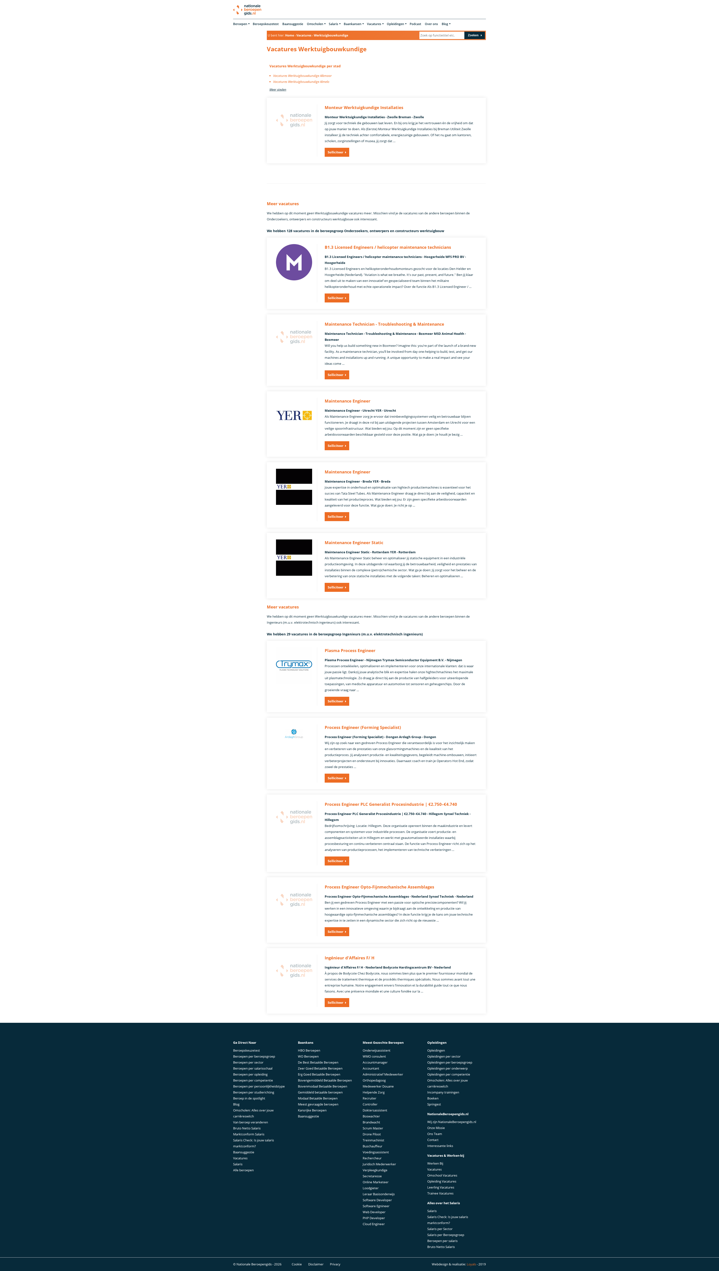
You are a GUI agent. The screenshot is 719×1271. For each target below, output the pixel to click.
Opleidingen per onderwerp (447, 1068)
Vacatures (374, 24)
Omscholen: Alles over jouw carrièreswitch (253, 1113)
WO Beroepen (308, 1056)
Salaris (333, 24)
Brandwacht (371, 1122)
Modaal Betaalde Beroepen (318, 1098)
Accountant (371, 1068)
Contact (433, 1140)
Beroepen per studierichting (253, 1092)
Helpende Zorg (374, 1092)
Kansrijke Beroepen (312, 1110)
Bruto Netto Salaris (247, 1128)
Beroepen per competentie (253, 1080)
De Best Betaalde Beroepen (318, 1062)
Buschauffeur (372, 1146)
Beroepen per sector (248, 1062)
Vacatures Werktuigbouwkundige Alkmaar (302, 76)
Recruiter (369, 1098)
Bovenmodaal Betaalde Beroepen (322, 1086)
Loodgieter (371, 1188)
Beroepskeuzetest (266, 24)
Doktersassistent (375, 1110)
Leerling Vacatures (440, 1187)
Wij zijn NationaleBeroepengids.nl (451, 1122)
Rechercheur (372, 1158)
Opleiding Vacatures (441, 1181)
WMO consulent (374, 1056)
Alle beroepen (243, 1170)
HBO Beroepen (309, 1050)
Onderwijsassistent (376, 1050)
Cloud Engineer (374, 1224)
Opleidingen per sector (444, 1056)
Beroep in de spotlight (249, 1098)
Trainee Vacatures (440, 1193)
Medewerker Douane (378, 1086)
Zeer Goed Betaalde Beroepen (320, 1068)
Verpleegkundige (375, 1170)
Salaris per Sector (440, 1229)
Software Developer (377, 1200)
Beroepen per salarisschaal (252, 1068)
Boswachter (371, 1116)
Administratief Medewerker (383, 1074)
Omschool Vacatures (442, 1175)
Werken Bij (435, 1163)
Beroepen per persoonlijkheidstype (259, 1086)
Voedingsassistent (376, 1152)
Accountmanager (375, 1062)
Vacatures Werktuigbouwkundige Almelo (301, 81)
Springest (434, 1104)
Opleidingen (395, 24)
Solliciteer (335, 152)
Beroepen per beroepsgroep (254, 1056)
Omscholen (315, 24)
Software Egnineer (376, 1206)
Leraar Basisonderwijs (379, 1194)
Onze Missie (436, 1128)
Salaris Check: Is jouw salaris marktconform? (253, 1143)
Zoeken (473, 35)
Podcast (415, 24)
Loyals (471, 1264)
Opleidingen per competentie (448, 1074)
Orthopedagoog (374, 1080)
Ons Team (434, 1134)
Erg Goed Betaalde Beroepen (319, 1074)
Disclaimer (316, 1264)
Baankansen (352, 24)
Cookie (297, 1264)
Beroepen (240, 24)
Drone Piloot (372, 1134)
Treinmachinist (373, 1140)
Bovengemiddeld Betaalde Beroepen (325, 1080)
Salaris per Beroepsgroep (445, 1235)
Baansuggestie (292, 24)
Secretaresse (372, 1176)
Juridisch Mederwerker (379, 1164)
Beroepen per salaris (442, 1241)
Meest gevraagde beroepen (318, 1104)
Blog (445, 24)
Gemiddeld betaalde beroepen (320, 1092)
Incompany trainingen (443, 1092)
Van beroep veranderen (250, 1122)
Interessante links (440, 1146)
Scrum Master (373, 1128)
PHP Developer (374, 1218)
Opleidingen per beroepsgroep (449, 1062)
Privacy (335, 1264)
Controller (370, 1104)
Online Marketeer (376, 1182)
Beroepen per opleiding (250, 1074)
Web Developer (374, 1212)
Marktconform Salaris (248, 1134)
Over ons (431, 24)
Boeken (433, 1098)
